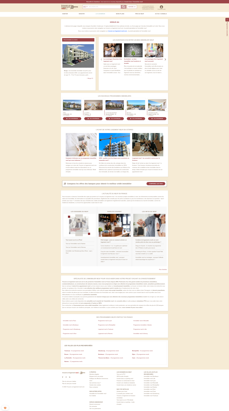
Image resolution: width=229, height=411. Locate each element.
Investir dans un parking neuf (125, 378)
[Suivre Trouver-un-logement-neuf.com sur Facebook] (62, 377)
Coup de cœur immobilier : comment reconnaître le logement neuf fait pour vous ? (114, 252)
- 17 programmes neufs (73, 361)
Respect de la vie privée (96, 376)
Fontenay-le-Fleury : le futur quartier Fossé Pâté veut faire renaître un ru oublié (149, 252)
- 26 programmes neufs (73, 354)
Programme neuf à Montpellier (106, 325)
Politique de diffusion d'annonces (98, 378)
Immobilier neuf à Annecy (140, 333)
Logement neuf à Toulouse (105, 329)
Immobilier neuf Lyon (150, 380)
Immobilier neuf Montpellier (151, 385)
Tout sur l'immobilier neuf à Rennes (76, 247)
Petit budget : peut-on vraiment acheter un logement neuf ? (114, 241)
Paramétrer (11, 402)
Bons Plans (120, 13)
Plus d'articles (163, 269)
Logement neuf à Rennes (105, 333)
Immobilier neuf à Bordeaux (71, 325)
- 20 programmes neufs (140, 354)
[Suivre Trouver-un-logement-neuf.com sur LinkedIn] (69, 377)
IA (132, 6)
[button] (5, 408)
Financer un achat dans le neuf (125, 380)
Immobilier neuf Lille (149, 378)
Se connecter (93, 406)
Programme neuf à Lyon (105, 320)
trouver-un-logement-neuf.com (117, 31)
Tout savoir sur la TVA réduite (125, 400)
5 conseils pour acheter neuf (125, 393)
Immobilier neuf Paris (150, 391)
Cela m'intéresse (73, 118)
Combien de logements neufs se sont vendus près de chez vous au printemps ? (148, 241)
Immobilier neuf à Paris (69, 320)
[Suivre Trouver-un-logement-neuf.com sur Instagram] (66, 377)
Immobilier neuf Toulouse (151, 395)
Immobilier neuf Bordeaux (151, 376)
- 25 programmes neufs (108, 354)
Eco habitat (92, 395)
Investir (82, 13)
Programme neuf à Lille (140, 329)
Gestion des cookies (95, 385)
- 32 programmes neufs (108, 350)
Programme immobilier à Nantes (142, 325)
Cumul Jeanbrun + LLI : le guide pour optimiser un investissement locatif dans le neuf (114, 247)
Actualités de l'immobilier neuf (97, 393)
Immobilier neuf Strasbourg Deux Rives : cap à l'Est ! (79, 252)
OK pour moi (30, 402)
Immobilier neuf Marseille (151, 382)
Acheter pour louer (122, 391)
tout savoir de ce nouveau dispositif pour (114, 1)
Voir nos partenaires (95, 408)
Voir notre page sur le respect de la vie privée (14, 396)
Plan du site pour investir (69, 383)
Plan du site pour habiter (69, 381)
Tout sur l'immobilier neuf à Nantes (75, 243)
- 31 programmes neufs (142, 350)
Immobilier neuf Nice (149, 389)
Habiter (65, 13)
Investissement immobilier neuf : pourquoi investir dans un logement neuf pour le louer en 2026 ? (114, 259)
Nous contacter (93, 387)
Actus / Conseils (161, 13)
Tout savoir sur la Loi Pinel (74, 240)
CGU (90, 380)
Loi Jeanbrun (100, 13)
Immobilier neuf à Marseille (141, 320)
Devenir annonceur (94, 404)
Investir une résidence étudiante (126, 382)
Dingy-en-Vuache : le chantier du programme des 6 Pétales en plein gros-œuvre (148, 247)
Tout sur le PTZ (121, 374)
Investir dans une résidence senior (126, 385)
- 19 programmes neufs (110, 358)
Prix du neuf (139, 13)
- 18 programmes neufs (140, 358)
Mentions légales (94, 374)
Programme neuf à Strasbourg (71, 329)
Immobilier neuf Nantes (150, 387)
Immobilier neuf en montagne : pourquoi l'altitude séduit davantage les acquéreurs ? (149, 258)
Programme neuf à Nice (69, 333)
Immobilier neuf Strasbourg (151, 393)
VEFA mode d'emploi (122, 376)
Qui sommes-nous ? (95, 382)
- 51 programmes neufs (74, 350)
